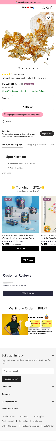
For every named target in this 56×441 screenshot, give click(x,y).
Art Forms (37, 421)
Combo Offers (8, 416)
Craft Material (8, 421)
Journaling (23, 421)
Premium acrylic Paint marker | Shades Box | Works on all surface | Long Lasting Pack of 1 (19, 236)
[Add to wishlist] (48, 17)
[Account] (43, 8)
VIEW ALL (28, 259)
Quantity (6, 98)
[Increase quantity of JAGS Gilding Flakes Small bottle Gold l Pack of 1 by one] (51, 98)
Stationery (24, 416)
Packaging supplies (30, 425)
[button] (51, 8)
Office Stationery (9, 425)
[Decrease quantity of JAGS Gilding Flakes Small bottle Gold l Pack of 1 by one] (15, 98)
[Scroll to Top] (51, 427)
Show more (6, 173)
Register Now (47, 133)
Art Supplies (39, 416)
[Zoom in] (48, 59)
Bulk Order (49, 425)
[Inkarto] (28, 7)
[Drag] (28, 324)
